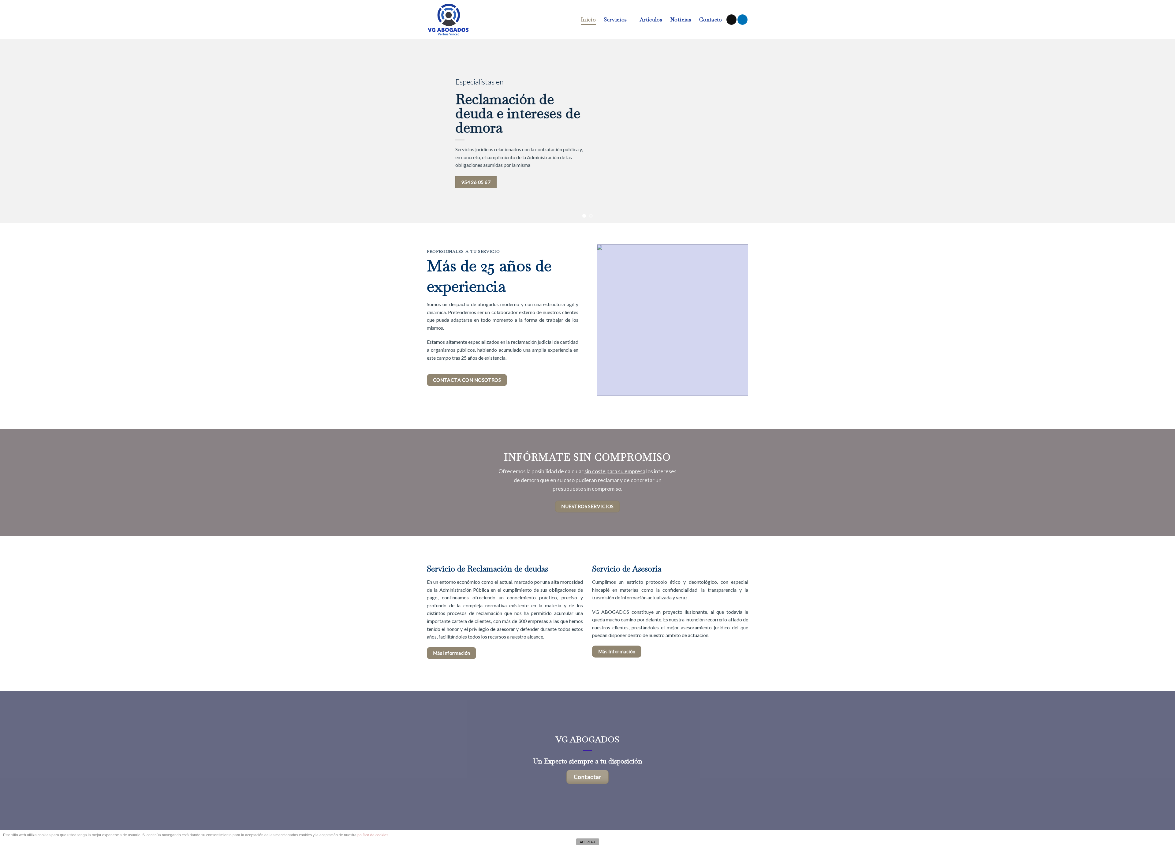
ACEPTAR (587, 842)
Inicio (588, 19)
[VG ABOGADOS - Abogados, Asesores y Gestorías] (455, 19)
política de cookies (372, 835)
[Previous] (31, 131)
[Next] (1143, 131)
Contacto (710, 19)
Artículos (651, 19)
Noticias (680, 19)
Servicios (615, 19)
